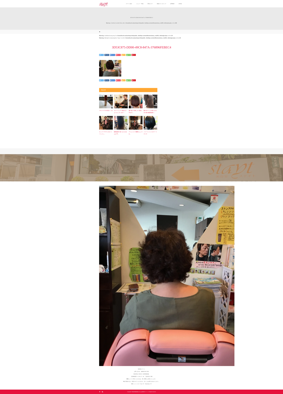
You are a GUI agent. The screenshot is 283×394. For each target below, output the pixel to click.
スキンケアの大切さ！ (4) (106, 110)
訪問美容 (172, 3)
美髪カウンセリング (161, 3)
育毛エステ (150, 3)
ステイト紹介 (129, 3)
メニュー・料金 (139, 3)
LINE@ (180, 3)
